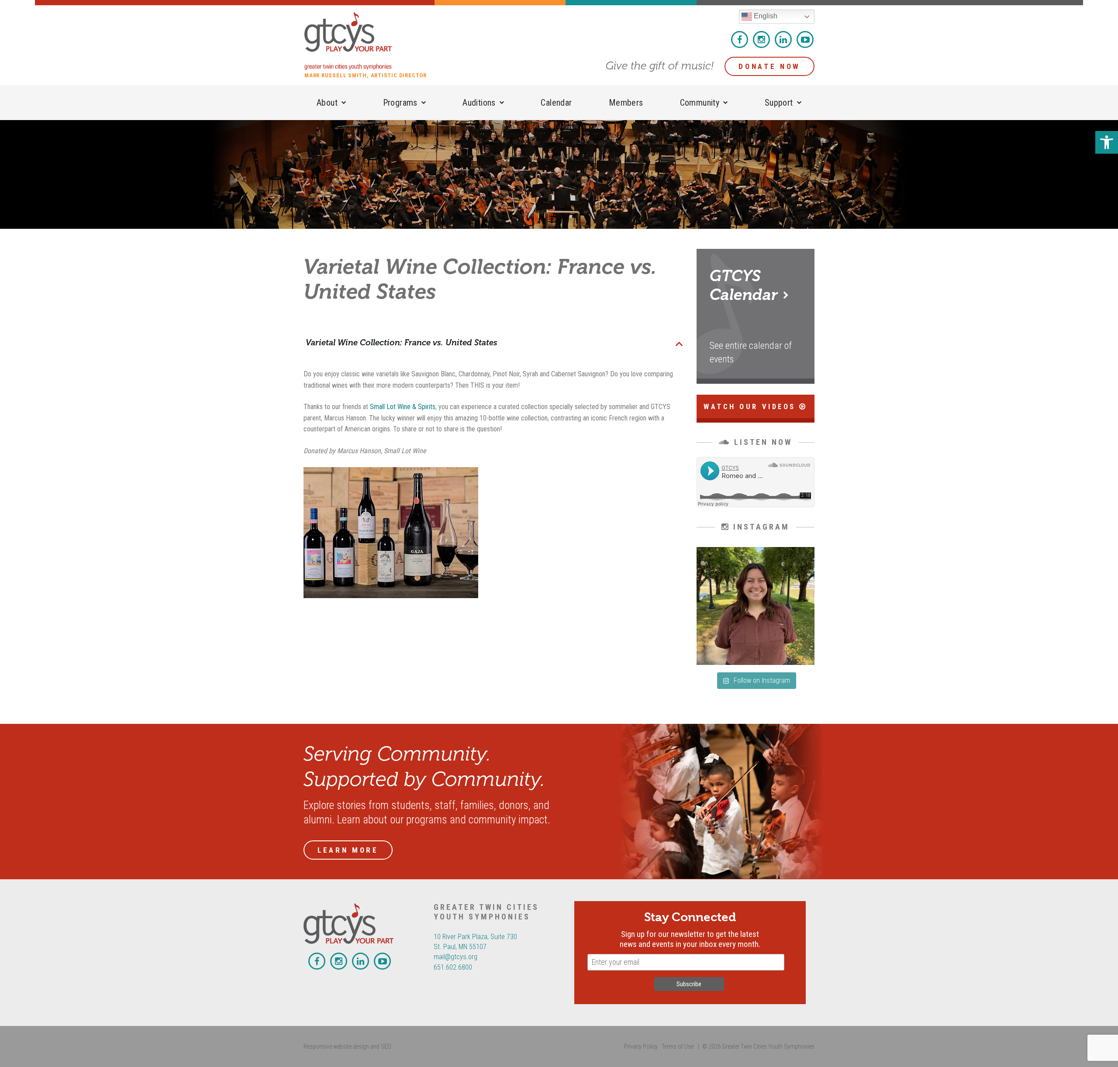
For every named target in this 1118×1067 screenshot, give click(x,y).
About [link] (327, 102)
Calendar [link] (556, 102)
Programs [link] (400, 102)
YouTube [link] (805, 39)
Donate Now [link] (769, 66)
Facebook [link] (739, 39)
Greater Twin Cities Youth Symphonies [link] (369, 41)
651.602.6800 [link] (453, 967)
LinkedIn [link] (783, 39)
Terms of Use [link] (678, 1046)
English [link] (764, 16)
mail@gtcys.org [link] (455, 957)
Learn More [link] (348, 850)
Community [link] (700, 102)
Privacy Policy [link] (641, 1046)
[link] (1106, 142)
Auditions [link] (479, 102)
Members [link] (626, 102)
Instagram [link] (761, 39)
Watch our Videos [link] (751, 407)
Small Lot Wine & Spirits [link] (402, 407)
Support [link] (779, 102)
